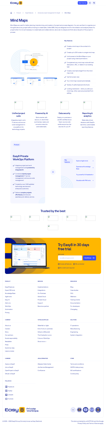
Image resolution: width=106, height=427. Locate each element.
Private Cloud (42, 300)
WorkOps (8, 306)
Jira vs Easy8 (9, 367)
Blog (71, 287)
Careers (7, 329)
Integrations (41, 290)
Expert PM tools (10, 290)
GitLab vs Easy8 (10, 373)
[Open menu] (94, 3)
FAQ (71, 293)
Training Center (75, 300)
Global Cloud (42, 296)
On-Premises (42, 293)
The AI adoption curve (44, 335)
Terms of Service (94, 423)
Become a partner (43, 306)
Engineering (74, 332)
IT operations (74, 325)
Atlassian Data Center (44, 364)
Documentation (75, 303)
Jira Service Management (46, 367)
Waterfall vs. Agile (43, 325)
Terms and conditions (77, 364)
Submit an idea (9, 348)
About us (8, 325)
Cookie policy (74, 373)
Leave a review (9, 351)
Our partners (9, 335)
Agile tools (8, 296)
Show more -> (42, 341)
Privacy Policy (82, 423)
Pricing (7, 312)
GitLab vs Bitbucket (44, 332)
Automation (9, 309)
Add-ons (8, 303)
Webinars (73, 296)
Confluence (41, 370)
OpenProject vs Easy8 (12, 370)
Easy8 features (9, 287)
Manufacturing (75, 329)
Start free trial (82, 3)
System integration (76, 335)
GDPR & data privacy (76, 367)
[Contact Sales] (90, 3)
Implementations (43, 287)
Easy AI (7, 300)
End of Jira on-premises (45, 329)
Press (6, 345)
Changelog (73, 309)
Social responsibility (11, 338)
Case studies (74, 290)
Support (40, 303)
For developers (75, 306)
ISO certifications (75, 370)
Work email (61, 254)
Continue (87, 258)
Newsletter (8, 341)
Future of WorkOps (44, 338)
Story (6, 332)
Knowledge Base (10, 293)
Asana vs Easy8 (10, 364)
